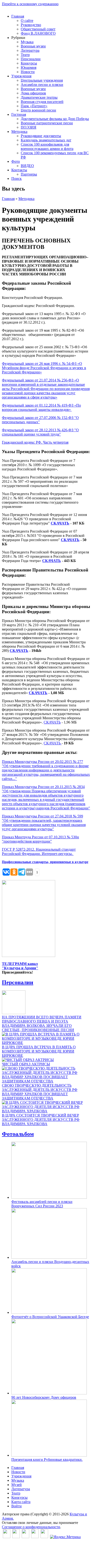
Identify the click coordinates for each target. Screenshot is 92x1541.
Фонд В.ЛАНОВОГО (38, 33)
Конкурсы (29, 63)
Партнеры (29, 174)
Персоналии (31, 59)
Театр (25, 55)
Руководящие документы (41, 136)
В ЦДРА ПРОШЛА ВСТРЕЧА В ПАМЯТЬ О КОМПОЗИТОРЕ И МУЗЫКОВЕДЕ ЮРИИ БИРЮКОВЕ (39, 1051)
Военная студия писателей (42, 102)
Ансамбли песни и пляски (42, 85)
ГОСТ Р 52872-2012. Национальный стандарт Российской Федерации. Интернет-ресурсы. (39, 851)
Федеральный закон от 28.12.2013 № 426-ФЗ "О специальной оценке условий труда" (40, 432)
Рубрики (18, 38)
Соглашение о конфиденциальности (31, 1527)
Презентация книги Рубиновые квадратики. (47, 1459)
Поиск (16, 178)
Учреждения (21, 76)
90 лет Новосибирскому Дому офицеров (43, 1397)
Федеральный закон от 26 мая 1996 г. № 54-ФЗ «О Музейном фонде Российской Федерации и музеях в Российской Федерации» (44, 368)
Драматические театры (39, 97)
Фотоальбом (18, 1134)
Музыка (27, 42)
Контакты (19, 170)
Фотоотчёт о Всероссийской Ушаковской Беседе (50, 1317)
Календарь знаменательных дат (46, 140)
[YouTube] (35, 1537)
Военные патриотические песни (47, 123)
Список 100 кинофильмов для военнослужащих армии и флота (47, 146)
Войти (16, 1506)
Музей (16, 1485)
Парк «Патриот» (34, 106)
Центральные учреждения (42, 80)
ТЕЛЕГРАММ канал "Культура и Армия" (20, 966)
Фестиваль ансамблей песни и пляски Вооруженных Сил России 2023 (41, 1204)
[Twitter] (16, 1537)
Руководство (31, 25)
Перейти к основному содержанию (30, 4)
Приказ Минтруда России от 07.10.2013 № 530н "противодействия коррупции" (40, 839)
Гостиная (18, 114)
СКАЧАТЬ (60, 523)
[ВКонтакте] (6, 1537)
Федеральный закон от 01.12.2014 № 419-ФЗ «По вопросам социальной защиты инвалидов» (41, 407)
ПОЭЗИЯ (28, 127)
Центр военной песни (38, 110)
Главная (17, 16)
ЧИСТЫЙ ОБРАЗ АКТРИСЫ (26, 1064)
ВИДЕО (27, 166)
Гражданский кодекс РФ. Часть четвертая (35, 442)
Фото (15, 161)
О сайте (27, 21)
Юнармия (28, 67)
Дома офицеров (33, 93)
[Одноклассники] (25, 1537)
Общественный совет (38, 29)
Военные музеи (33, 46)
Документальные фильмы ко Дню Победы (55, 119)
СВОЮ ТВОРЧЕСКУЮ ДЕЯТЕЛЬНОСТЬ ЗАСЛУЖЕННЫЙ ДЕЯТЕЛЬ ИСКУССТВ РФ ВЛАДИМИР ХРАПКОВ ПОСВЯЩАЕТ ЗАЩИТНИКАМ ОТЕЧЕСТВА (39, 1091)
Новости (28, 72)
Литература (30, 50)
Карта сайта (20, 1502)
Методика (19, 132)
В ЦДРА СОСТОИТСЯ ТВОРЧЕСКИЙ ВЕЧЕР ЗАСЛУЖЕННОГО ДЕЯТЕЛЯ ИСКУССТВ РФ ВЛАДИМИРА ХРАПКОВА (40, 1119)
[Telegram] (44, 1537)
